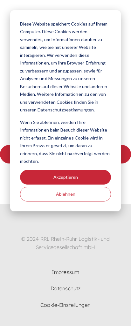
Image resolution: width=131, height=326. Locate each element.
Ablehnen (65, 194)
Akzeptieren (65, 177)
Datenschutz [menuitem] (65, 288)
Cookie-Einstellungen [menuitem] (65, 305)
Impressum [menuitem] (65, 272)
